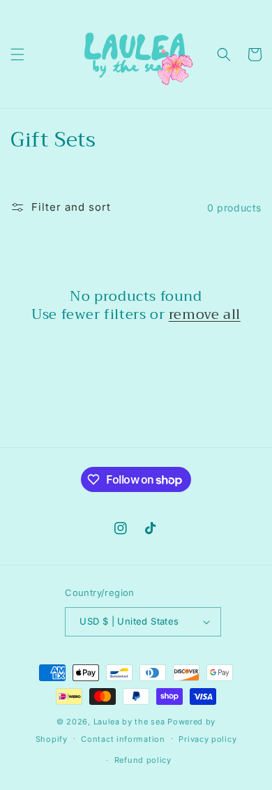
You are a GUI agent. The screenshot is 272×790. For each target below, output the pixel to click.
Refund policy (143, 760)
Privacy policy (207, 739)
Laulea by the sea (129, 721)
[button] (17, 54)
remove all (205, 315)
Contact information (123, 739)
